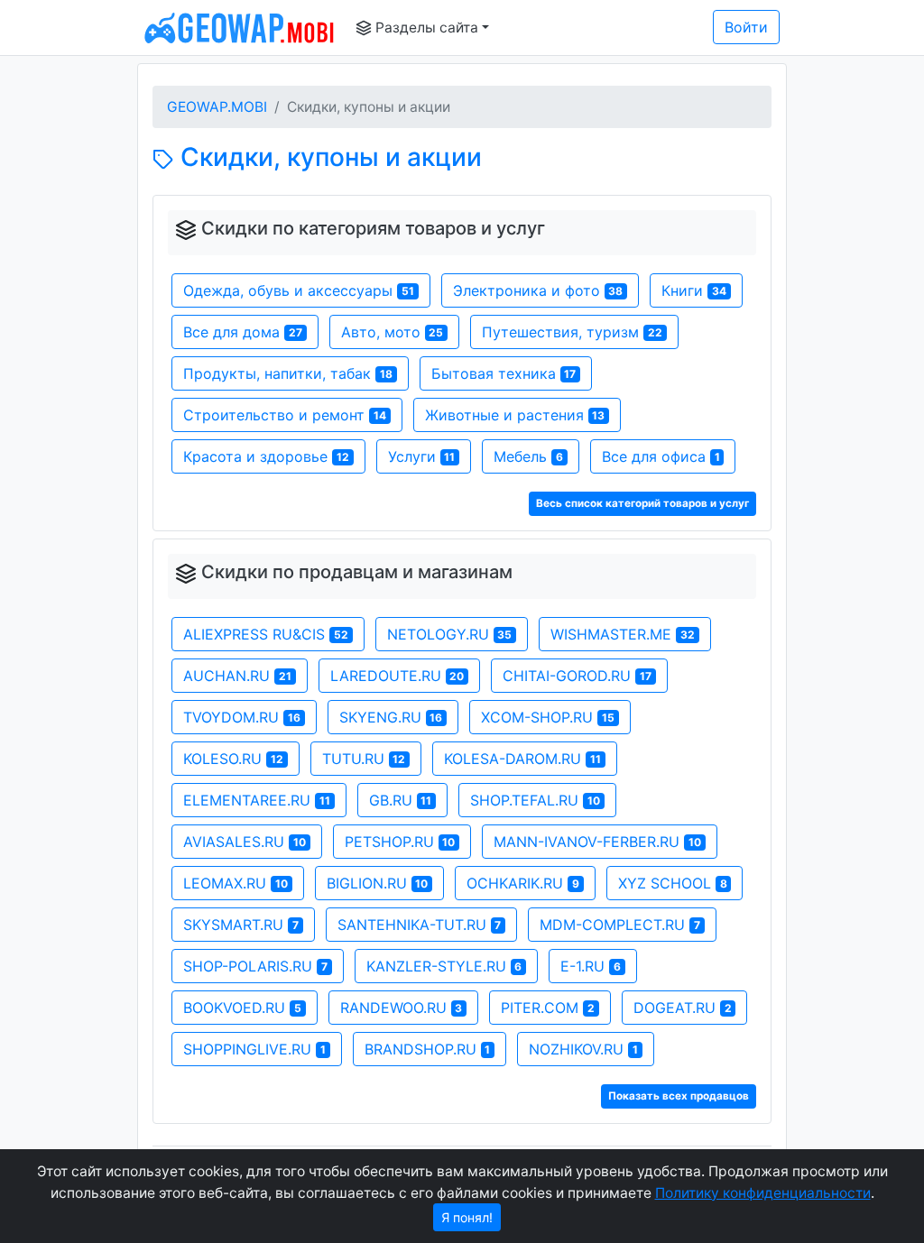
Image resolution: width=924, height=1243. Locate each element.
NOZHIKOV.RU (583, 1049)
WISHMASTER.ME (622, 634)
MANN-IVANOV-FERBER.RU (597, 842)
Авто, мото (392, 332)
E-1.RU (590, 966)
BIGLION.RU (378, 883)
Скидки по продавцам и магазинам (357, 572)
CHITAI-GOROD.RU (577, 676)
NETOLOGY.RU (450, 634)
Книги (693, 290)
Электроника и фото (538, 290)
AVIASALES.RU (244, 842)
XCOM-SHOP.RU (547, 717)
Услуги (422, 456)
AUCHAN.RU (237, 676)
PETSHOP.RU (400, 842)
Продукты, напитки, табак (288, 373)
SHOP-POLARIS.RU (255, 966)
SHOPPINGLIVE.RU (254, 1049)
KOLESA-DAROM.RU (522, 759)
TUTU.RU (364, 759)
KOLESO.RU (233, 759)
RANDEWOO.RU (401, 1008)
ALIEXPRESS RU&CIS (265, 634)
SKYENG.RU (391, 717)
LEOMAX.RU (235, 883)
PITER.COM (548, 1008)
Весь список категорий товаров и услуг (642, 503)
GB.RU (400, 800)
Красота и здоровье (266, 456)
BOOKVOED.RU (242, 1008)
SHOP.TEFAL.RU (535, 800)
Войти (746, 27)
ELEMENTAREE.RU (256, 800)
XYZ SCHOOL (672, 883)
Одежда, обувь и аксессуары (298, 290)
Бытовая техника (504, 373)
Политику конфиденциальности (763, 1193)
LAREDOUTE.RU (397, 676)
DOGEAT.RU (682, 1008)
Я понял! (467, 1217)
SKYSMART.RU (241, 925)
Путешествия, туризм (572, 332)
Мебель (528, 456)
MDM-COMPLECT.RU (620, 925)
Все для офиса (661, 456)
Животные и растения (515, 415)
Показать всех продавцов (678, 1096)
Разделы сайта (425, 27)
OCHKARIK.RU (523, 883)
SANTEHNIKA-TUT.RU (419, 925)
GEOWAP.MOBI (217, 106)
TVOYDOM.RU (241, 717)
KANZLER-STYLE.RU (444, 966)
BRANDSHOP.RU (428, 1049)
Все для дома (242, 332)
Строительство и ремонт (284, 415)
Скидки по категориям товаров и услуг (373, 228)
